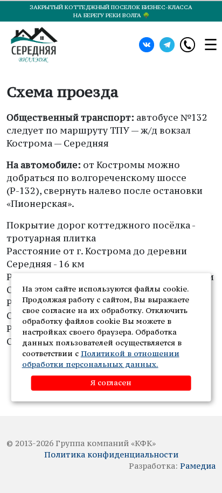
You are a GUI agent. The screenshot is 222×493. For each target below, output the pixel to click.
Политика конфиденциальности (111, 454)
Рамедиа (198, 466)
